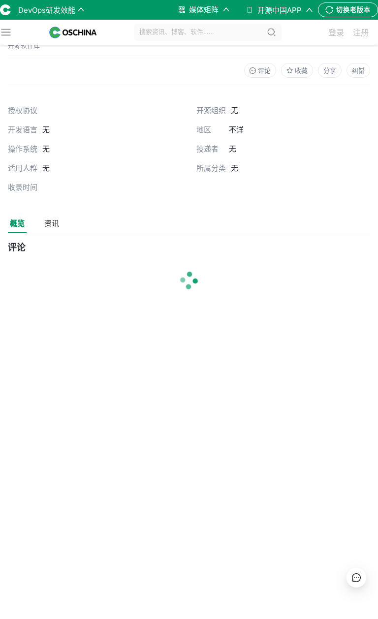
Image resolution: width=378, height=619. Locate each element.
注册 (361, 32)
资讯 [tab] (51, 223)
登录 (336, 32)
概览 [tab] (17, 223)
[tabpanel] (189, 276)
